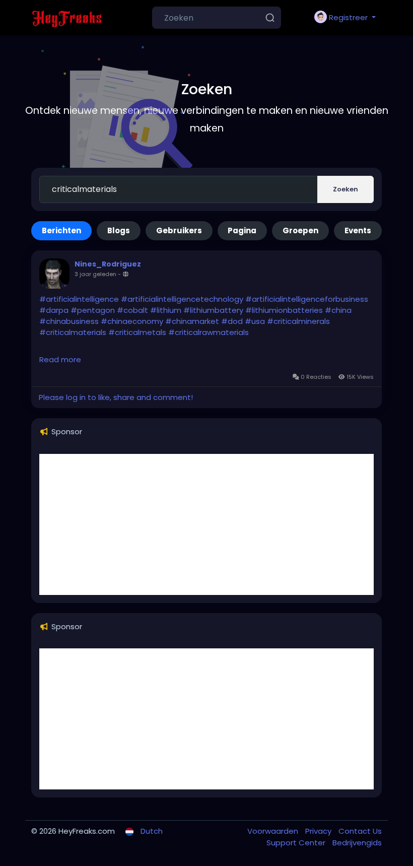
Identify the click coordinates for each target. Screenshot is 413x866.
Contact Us (360, 831)
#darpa (53, 310)
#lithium (165, 310)
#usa (255, 321)
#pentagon (93, 310)
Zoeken (345, 189)
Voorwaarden (273, 831)
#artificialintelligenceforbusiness (306, 299)
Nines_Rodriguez (108, 264)
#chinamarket (192, 321)
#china (338, 310)
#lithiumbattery (213, 310)
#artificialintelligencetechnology (182, 299)
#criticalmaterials (72, 332)
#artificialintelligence (79, 299)
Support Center (296, 842)
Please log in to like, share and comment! (116, 397)
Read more (60, 359)
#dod (232, 321)
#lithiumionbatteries (284, 310)
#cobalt (132, 310)
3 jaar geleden (95, 274)
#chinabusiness (69, 321)
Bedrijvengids (357, 842)
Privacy (319, 831)
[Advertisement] (206, 524)
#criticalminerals (298, 321)
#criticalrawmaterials (208, 332)
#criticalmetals (137, 332)
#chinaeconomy (132, 321)
